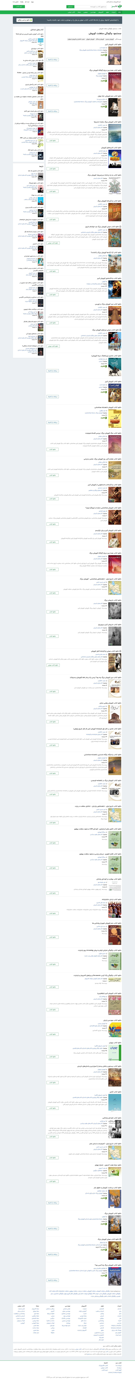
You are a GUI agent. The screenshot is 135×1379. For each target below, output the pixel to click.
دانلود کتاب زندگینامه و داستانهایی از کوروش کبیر (104, 485)
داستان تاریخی (73, 1104)
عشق (102, 1104)
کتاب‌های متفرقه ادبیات (31, 301)
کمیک (119, 1321)
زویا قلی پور (32, 246)
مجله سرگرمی (35, 1316)
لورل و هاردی (103, 1177)
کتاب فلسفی (84, 1053)
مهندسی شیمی (66, 1321)
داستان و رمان (21, 1311)
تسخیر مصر (93, 1154)
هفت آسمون (102, 1168)
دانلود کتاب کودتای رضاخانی (111, 1118)
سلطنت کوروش (81, 183)
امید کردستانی (61, 1175)
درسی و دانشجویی (99, 1333)
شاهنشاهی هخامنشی (95, 589)
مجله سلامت (36, 1328)
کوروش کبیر (83, 134)
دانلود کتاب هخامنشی (95, 314)
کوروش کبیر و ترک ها (53, 263)
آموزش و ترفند (82, 1311)
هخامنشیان (68, 183)
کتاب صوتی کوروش (97, 237)
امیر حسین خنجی (101, 582)
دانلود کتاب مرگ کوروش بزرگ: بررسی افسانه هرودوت (103, 433)
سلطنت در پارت (74, 816)
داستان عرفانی (91, 1104)
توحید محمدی (102, 488)
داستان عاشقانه (82, 1104)
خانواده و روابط (50, 1313)
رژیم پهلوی (98, 889)
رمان (120, 1311)
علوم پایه (101, 1337)
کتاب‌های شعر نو (25, 89)
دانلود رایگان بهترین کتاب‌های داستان (27, 175)
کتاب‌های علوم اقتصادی (96, 1026)
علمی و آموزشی (91, 1270)
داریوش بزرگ (93, 608)
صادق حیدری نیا (101, 99)
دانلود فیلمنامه (103, 741)
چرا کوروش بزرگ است (94, 185)
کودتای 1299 (62, 1130)
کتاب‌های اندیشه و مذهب (30, 199)
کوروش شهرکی (90, 39)
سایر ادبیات (118, 1335)
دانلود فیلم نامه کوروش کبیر (74, 739)
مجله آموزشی (35, 1323)
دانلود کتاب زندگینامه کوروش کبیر (61, 213)
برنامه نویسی (83, 1316)
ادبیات (113, 12)
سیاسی (102, 1325)
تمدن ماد (52, 134)
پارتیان (89, 816)
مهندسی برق (67, 1316)
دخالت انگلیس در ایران (69, 1128)
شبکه (85, 1323)
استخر (55, 1004)
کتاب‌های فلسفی (77, 1048)
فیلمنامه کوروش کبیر (95, 739)
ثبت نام (27, 2)
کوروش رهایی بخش (61, 715)
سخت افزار (83, 1321)
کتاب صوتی (71, 12)
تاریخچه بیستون (71, 1076)
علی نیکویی (102, 410)
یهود (76, 1004)
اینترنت (84, 1309)
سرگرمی (52, 1318)
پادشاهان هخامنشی (72, 185)
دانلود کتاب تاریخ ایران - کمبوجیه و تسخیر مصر (105, 1144)
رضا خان (78, 1128)
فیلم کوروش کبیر (61, 739)
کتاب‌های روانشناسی (32, 260)
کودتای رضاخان (83, 889)
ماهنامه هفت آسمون (84, 1175)
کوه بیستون (56, 1076)
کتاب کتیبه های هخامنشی (65, 163)
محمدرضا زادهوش (31, 259)
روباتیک (68, 1323)
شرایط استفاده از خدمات (114, 1372)
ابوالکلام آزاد (102, 996)
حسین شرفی (102, 953)
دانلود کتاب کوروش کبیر (113, 44)
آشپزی (52, 1311)
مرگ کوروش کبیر (64, 263)
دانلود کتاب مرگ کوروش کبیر (61, 443)
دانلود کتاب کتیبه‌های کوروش (111, 148)
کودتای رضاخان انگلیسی (54, 1133)
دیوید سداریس (31, 63)
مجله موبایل (36, 1311)
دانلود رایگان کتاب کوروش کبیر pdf (65, 291)
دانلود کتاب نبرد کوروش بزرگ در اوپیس (108, 304)
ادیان (93, 1193)
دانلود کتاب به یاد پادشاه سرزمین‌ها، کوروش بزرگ (104, 175)
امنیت (84, 1313)
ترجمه (100, 163)
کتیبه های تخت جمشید (63, 160)
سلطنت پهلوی (91, 889)
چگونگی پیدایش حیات (97, 1296)
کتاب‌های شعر (33, 89)
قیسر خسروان (86, 1102)
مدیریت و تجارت (20, 1318)
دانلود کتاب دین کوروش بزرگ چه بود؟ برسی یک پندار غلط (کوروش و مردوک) (95, 677)
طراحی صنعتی (66, 1309)
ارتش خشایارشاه (87, 910)
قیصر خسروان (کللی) (100, 1046)
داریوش (99, 608)
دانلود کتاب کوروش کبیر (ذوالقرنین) (109, 993)
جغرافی (102, 1318)
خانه (119, 12)
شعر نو (119, 1316)
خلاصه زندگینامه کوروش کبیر (77, 265)
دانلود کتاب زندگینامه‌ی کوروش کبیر (109, 278)
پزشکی (102, 1313)
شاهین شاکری (31, 39)
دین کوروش (84, 688)
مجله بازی (36, 1313)
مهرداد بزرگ (104, 819)
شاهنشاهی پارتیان (96, 816)
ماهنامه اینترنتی (74, 1175)
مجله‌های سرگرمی (98, 1170)
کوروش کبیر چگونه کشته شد (93, 263)
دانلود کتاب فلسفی (69, 1102)
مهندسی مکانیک (66, 1318)
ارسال (88, 1354)
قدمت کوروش (52, 237)
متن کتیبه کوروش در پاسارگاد (91, 160)
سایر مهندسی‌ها (66, 1325)
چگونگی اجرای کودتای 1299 (68, 1133)
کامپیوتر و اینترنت (81, 1330)
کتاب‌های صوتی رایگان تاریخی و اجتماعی (92, 232)
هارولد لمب (103, 48)
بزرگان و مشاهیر (50, 1309)
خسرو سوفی (78, 1102)
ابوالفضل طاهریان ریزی (100, 1268)
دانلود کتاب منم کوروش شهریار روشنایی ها (106, 923)
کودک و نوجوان (50, 1323)
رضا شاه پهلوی (70, 1130)
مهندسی (93, 12)
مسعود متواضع (102, 1191)
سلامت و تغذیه (50, 1321)
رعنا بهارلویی (32, 87)
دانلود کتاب (52, 141)
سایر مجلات (36, 1333)
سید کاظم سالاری (31, 51)
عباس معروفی (31, 102)
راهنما (21, 2)
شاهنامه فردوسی (91, 791)
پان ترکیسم (91, 538)
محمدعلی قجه (31, 336)
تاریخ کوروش (59, 237)
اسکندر (96, 1006)
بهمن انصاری (102, 151)
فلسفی (102, 1328)
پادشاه (63, 1004)
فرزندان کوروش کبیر (79, 188)
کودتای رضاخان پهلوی (90, 1130)
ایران (99, 1006)
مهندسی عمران (66, 1311)
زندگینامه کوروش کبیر (95, 165)
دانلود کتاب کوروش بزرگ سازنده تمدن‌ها (107, 122)
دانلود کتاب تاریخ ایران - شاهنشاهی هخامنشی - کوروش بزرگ (100, 579)
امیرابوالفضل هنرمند (30, 348)
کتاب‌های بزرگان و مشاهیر (96, 490)
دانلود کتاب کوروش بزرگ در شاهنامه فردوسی (106, 780)
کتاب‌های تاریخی (98, 127)
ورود (32, 2)
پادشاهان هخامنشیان (91, 767)
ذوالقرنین (91, 1004)
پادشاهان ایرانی (51, 791)
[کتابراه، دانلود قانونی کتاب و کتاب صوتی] (104, 55)
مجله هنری (36, 1330)
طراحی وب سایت (82, 1325)
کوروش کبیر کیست (71, 765)
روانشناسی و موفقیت (19, 1313)
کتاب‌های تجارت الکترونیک (30, 130)
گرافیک (84, 1328)
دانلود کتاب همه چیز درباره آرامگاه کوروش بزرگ (105, 70)
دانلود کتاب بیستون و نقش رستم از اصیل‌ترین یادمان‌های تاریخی (99, 1066)
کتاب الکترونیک (103, 1365)
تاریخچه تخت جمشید (96, 566)
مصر (74, 1154)
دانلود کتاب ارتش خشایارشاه (111, 899)
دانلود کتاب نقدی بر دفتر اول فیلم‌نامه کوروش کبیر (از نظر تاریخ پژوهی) (97, 729)
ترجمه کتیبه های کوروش (84, 158)
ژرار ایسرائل (103, 1242)
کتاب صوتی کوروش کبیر (84, 237)
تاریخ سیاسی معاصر (86, 1128)
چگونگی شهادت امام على (85, 1294)
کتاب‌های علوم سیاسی (96, 834)
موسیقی (52, 1325)
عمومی (85, 12)
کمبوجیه (99, 1154)
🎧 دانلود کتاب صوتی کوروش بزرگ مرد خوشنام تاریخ (103, 227)
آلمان (105, 1006)
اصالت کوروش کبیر (95, 267)
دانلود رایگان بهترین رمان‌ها (30, 115)
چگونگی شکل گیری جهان (71, 1294)
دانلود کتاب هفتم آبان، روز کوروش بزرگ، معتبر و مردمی (102, 459)
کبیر (95, 1004)
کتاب (107, 1352)
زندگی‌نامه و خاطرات (97, 102)
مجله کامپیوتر (35, 1309)
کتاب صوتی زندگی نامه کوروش (62, 659)
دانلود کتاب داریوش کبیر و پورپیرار (109, 625)
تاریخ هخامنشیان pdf (83, 765)
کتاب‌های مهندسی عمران (30, 53)
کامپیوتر (100, 12)
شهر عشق (98, 1104)
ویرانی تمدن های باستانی (75, 132)
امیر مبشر (33, 324)
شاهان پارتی (66, 816)
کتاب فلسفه (91, 1053)
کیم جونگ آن (31, 312)
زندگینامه (100, 50)
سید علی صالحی (101, 926)
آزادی (58, 1102)
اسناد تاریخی (55, 132)
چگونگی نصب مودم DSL (99, 1294)
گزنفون (104, 281)
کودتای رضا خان (97, 1128)
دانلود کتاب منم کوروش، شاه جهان (109, 96)
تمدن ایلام (66, 134)
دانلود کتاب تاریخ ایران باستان (93, 319)
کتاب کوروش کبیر (90, 183)
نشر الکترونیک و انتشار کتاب (113, 2)
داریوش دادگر (70, 715)
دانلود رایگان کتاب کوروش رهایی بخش (60, 713)
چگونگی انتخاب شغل (110, 1296)
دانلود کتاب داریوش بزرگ (112, 600)
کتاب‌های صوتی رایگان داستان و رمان (27, 65)
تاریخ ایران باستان (74, 134)
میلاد (51, 1004)
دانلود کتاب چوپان (115, 1043)
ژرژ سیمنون (32, 210)
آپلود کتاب (19, 6)
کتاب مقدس (81, 1004)
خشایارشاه (80, 910)
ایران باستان (97, 137)
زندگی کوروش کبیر (57, 211)
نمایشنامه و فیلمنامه (116, 1328)
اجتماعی (102, 1323)
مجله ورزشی (36, 1321)
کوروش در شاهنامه (68, 791)
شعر (120, 1313)
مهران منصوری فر (31, 128)
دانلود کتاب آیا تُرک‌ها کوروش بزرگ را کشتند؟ (106, 252)
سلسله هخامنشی (84, 1154)
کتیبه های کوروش (96, 158)
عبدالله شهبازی (102, 832)
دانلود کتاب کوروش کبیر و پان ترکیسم (108, 530)
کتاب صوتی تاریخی (102, 239)
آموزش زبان (118, 1333)
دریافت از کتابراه (52, 59)
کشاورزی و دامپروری (99, 1335)
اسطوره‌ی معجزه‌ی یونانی (90, 715)
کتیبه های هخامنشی (76, 160)
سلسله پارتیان (82, 816)
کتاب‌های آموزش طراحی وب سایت (93, 956)
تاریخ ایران (98, 132)
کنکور (67, 1175)
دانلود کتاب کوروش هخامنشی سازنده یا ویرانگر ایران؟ (103, 508)
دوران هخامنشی (79, 715)
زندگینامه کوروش (58, 495)
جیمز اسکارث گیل (31, 185)
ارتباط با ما (118, 1365)
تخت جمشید (60, 563)
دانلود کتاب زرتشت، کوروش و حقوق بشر (107, 1188)
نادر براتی (33, 173)
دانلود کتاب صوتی (53, 243)
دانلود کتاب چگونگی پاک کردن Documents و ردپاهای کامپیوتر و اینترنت (97, 975)
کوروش (91, 137)
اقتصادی (95, 1030)
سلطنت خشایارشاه (71, 910)
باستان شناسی (64, 132)
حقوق (102, 1330)
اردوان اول (53, 816)
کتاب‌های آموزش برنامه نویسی (29, 77)
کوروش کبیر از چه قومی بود (61, 265)
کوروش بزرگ (82, 50)
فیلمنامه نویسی (52, 739)
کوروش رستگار (100, 39)
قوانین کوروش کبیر (90, 188)
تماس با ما (15, 2)
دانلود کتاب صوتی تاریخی (77, 659)
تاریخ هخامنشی (75, 713)
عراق (102, 1006)
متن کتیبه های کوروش (70, 158)
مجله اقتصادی (35, 1318)
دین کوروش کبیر (83, 185)
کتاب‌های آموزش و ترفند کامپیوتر (28, 41)
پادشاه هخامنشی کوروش (59, 185)
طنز (120, 1318)
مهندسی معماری (66, 1313)
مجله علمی (36, 1325)
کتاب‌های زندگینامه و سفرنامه (95, 284)
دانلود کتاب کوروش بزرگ (113, 1213)
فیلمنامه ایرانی (95, 741)
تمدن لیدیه (104, 137)
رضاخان (76, 889)
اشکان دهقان (102, 256)
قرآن (87, 1004)
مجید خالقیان (102, 125)
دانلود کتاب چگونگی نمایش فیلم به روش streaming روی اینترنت (99, 950)
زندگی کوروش (67, 495)
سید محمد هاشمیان (30, 140)
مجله (79, 12)
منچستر (90, 1177)
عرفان (62, 1102)
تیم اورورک (32, 114)
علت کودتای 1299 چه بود (94, 1133)
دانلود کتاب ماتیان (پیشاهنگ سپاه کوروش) (106, 356)
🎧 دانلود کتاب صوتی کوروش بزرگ (109, 1239)
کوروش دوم (79, 211)
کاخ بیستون (63, 1076)
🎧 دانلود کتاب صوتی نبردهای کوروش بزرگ (106, 330)
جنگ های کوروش (76, 213)
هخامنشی (98, 183)
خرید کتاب (105, 1370)
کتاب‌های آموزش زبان (31, 275)
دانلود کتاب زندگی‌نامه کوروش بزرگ (109, 201)
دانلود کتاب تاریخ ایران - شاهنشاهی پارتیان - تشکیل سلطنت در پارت (98, 806)
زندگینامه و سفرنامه (116, 1325)
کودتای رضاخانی (79, 1130)
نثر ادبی (119, 1323)
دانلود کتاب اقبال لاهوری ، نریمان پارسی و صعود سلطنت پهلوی (100, 854)
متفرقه (52, 1333)
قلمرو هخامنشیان (102, 767)
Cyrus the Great (81, 263)
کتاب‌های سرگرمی (32, 352)
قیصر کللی (98, 1053)
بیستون (79, 1076)
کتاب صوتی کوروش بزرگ (70, 237)
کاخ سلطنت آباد (53, 1291)
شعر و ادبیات (21, 1309)
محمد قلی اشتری (101, 903)
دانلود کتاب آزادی (115, 1092)
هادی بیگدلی (32, 198)
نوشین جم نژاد (31, 234)
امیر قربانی (103, 1121)
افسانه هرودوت (87, 446)
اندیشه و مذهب (100, 1311)
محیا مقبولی (32, 153)
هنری (53, 1330)
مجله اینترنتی (97, 1175)
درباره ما (119, 1368)
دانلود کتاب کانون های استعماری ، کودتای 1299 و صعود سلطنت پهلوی (97, 829)
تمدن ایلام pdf (59, 134)
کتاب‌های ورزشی (32, 326)
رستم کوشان (102, 359)
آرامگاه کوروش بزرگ (85, 566)
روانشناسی (101, 1321)
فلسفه (99, 1102)
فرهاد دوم (59, 816)
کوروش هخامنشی (96, 518)
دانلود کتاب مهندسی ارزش (112, 1020)
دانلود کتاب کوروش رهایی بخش (110, 703)
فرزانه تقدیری (32, 222)
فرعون (70, 1154)
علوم (107, 12)
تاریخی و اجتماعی (20, 1316)
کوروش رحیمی (110, 39)
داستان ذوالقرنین (69, 1004)
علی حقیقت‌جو (102, 882)
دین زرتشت (91, 688)
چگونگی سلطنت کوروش (89, 132)
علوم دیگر (101, 1340)
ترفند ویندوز (98, 983)
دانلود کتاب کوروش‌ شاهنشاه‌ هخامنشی (107, 407)
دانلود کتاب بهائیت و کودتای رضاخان (108, 879)
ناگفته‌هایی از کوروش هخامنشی (69, 518)
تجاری (99, 1030)
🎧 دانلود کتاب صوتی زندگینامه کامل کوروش (106, 651)
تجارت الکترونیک (82, 1318)
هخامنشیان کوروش (95, 769)
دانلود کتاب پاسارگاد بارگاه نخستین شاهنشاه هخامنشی (102, 755)
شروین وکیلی (102, 706)
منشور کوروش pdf (58, 158)
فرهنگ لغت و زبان (116, 1330)
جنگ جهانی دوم (58, 1128)
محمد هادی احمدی (101, 654)
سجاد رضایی (32, 75)
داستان (119, 1309)
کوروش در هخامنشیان (60, 765)
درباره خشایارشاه (97, 910)
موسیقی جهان (53, 1175)
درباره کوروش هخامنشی (84, 518)
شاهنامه (99, 791)
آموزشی (23, 1323)
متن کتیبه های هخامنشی (80, 163)
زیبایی (52, 1316)
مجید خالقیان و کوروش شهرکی (76, 39)
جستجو (70, 7)
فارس (58, 1004)
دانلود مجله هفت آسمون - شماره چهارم (108, 1165)
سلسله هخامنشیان (92, 50)
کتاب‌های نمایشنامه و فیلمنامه (94, 734)
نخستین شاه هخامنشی (62, 767)
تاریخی (101, 361)
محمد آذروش (32, 273)
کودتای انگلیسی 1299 (82, 1133)
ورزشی (52, 1328)
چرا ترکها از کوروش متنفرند (100, 265)
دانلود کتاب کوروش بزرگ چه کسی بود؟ (108, 1265)
